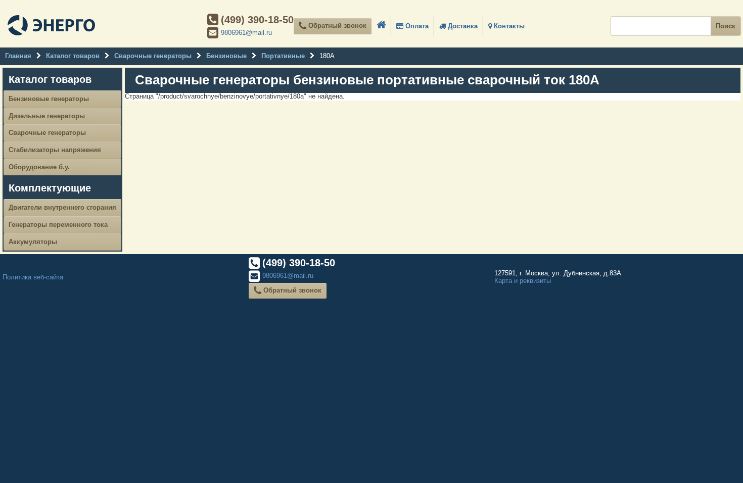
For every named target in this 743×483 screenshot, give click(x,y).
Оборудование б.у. (39, 167)
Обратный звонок (336, 25)
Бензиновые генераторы (49, 99)
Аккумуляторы (33, 242)
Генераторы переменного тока (58, 224)
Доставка (462, 26)
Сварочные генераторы (47, 132)
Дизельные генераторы (47, 116)
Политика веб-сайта (33, 277)
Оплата (416, 26)
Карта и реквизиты (522, 280)
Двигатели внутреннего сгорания (62, 207)
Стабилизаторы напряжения (55, 150)
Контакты (508, 26)
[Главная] (51, 26)
